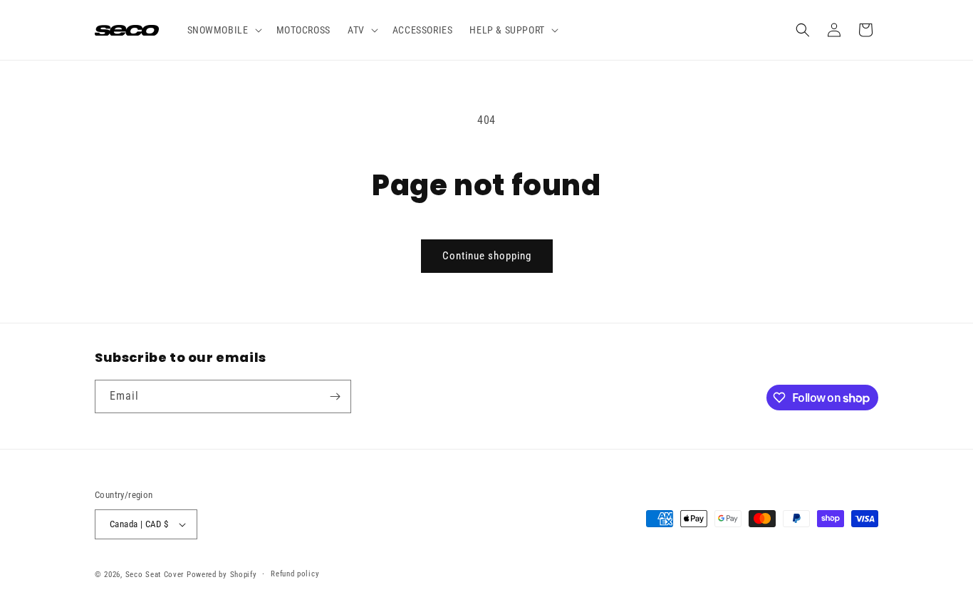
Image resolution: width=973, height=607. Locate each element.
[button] (223, 30)
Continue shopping (486, 255)
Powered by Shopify (222, 574)
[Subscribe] (334, 396)
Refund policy (295, 574)
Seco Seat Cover (154, 574)
